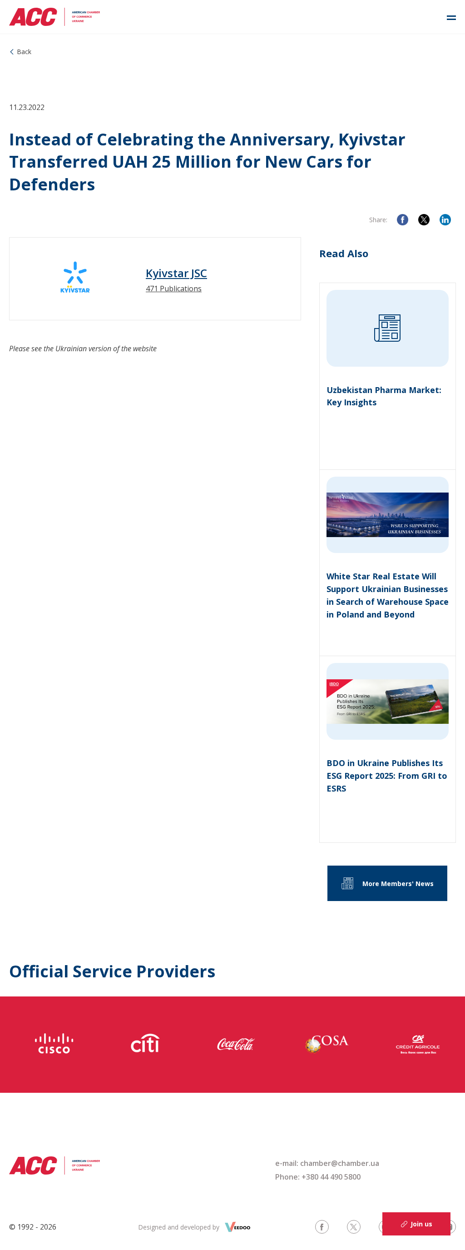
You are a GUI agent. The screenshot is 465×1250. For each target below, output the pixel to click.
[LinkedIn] (445, 219)
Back (24, 51)
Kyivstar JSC (176, 273)
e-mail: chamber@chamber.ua (327, 1163)
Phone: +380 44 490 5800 (318, 1177)
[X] (424, 219)
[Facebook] (402, 219)
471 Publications (174, 289)
